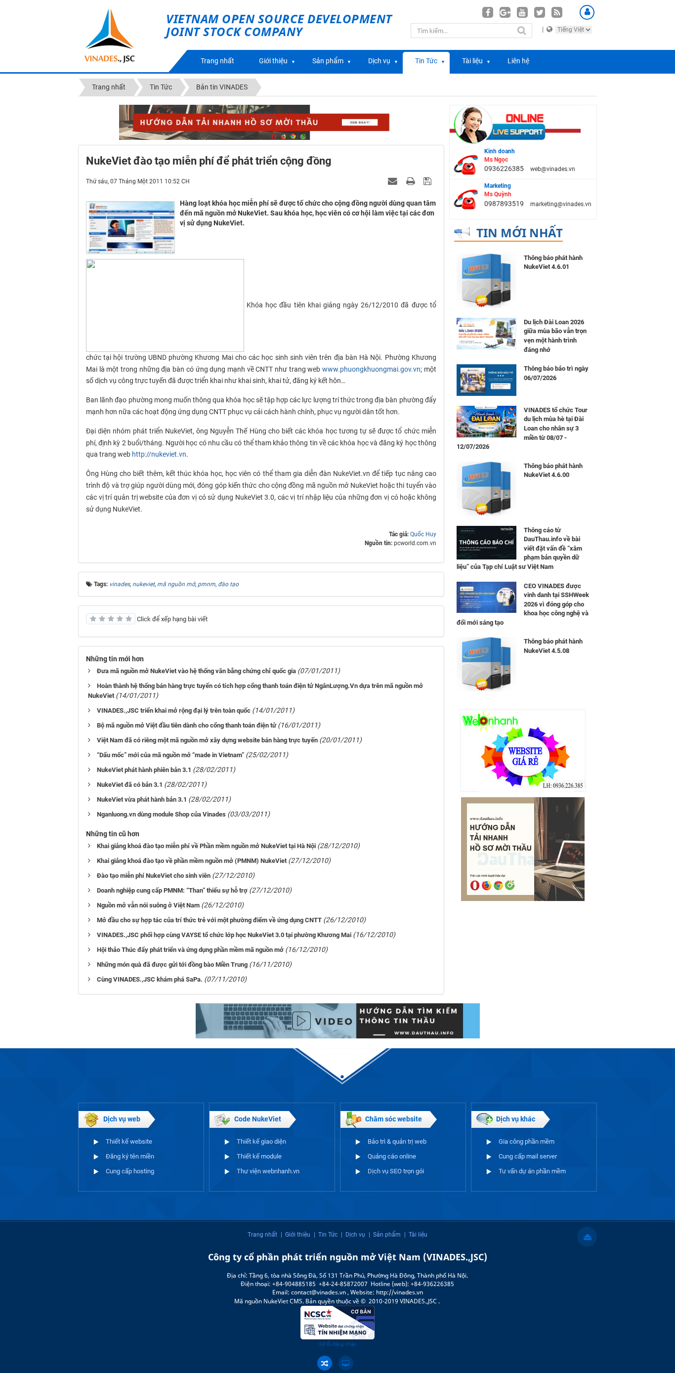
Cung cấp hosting (130, 1171)
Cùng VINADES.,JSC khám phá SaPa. (150, 979)
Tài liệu (472, 61)
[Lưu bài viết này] (428, 181)
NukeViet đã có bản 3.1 (130, 784)
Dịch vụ (379, 61)
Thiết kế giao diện (261, 1141)
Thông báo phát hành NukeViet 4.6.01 (553, 262)
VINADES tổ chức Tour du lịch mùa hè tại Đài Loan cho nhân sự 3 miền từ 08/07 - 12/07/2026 (522, 428)
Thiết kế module (259, 1156)
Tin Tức (426, 61)
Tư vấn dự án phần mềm (532, 1171)
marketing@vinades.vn (560, 204)
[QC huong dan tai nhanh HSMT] (523, 849)
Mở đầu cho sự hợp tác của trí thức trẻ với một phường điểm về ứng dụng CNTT (209, 920)
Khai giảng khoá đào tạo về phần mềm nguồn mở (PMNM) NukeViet (192, 860)
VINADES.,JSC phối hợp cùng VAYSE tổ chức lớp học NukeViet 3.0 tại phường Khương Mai (224, 935)
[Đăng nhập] (587, 12)
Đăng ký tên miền (130, 1156)
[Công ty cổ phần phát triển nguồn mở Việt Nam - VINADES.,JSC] (121, 36)
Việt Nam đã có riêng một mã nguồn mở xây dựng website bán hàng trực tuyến (207, 740)
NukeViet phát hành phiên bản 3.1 (144, 769)
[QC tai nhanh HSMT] (261, 122)
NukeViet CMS (282, 1301)
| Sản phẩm (385, 1234)
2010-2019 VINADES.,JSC (403, 1301)
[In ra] (411, 181)
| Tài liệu (415, 1234)
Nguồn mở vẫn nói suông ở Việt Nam (148, 905)
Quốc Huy (423, 534)
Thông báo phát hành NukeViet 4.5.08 (553, 646)
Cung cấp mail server (528, 1156)
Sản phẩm (327, 61)
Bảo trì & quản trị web (397, 1141)
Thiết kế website (129, 1141)
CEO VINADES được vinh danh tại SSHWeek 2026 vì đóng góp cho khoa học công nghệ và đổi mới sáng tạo (523, 604)
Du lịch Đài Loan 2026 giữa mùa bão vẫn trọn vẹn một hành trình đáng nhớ (555, 335)
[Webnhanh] (523, 750)
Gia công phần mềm (526, 1141)
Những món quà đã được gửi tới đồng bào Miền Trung (172, 964)
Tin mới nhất (519, 232)
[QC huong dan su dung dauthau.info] (338, 1020)
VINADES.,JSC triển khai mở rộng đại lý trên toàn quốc (174, 710)
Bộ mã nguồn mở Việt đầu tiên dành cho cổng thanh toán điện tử (186, 725)
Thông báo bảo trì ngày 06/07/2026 (556, 373)
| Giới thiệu (295, 1234)
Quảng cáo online (392, 1156)
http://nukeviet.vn (159, 454)
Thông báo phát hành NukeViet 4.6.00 (553, 470)
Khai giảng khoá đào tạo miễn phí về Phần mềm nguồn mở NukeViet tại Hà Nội (206, 846)
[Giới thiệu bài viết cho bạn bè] (394, 181)
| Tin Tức (326, 1234)
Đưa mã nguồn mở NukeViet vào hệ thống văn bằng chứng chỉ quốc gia (196, 671)
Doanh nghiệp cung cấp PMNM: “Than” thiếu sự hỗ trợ (172, 890)
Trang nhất (217, 61)
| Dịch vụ (353, 1234)
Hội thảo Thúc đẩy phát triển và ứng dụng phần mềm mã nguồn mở (190, 949)
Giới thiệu (273, 61)
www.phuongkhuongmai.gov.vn (371, 369)
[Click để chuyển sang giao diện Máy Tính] (345, 1363)
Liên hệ (518, 61)
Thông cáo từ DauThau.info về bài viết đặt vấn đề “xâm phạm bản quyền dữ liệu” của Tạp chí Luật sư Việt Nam (519, 548)
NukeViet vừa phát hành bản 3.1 (142, 799)
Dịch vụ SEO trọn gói (396, 1171)
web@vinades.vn (552, 169)
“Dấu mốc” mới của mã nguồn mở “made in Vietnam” (170, 755)
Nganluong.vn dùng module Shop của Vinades (161, 814)
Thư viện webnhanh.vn (268, 1171)
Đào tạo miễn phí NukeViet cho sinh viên (154, 875)
